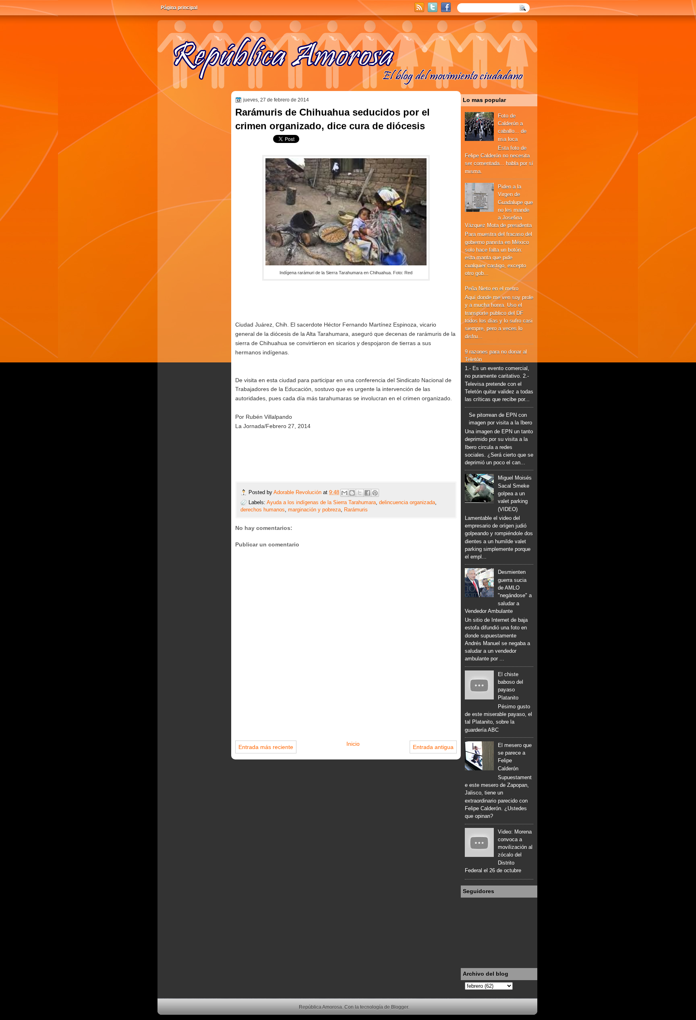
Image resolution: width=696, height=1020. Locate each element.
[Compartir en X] (360, 493)
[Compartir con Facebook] (367, 493)
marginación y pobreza (314, 510)
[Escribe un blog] (352, 493)
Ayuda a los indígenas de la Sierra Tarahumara (321, 502)
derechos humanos (262, 510)
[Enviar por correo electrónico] (344, 493)
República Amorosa (320, 1007)
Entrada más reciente (265, 747)
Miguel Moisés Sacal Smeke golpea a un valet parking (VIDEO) (515, 493)
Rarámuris (356, 510)
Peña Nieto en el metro (491, 289)
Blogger (399, 1007)
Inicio (353, 744)
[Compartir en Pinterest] (375, 493)
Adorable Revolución (298, 492)
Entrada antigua (433, 747)
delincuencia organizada (407, 502)
